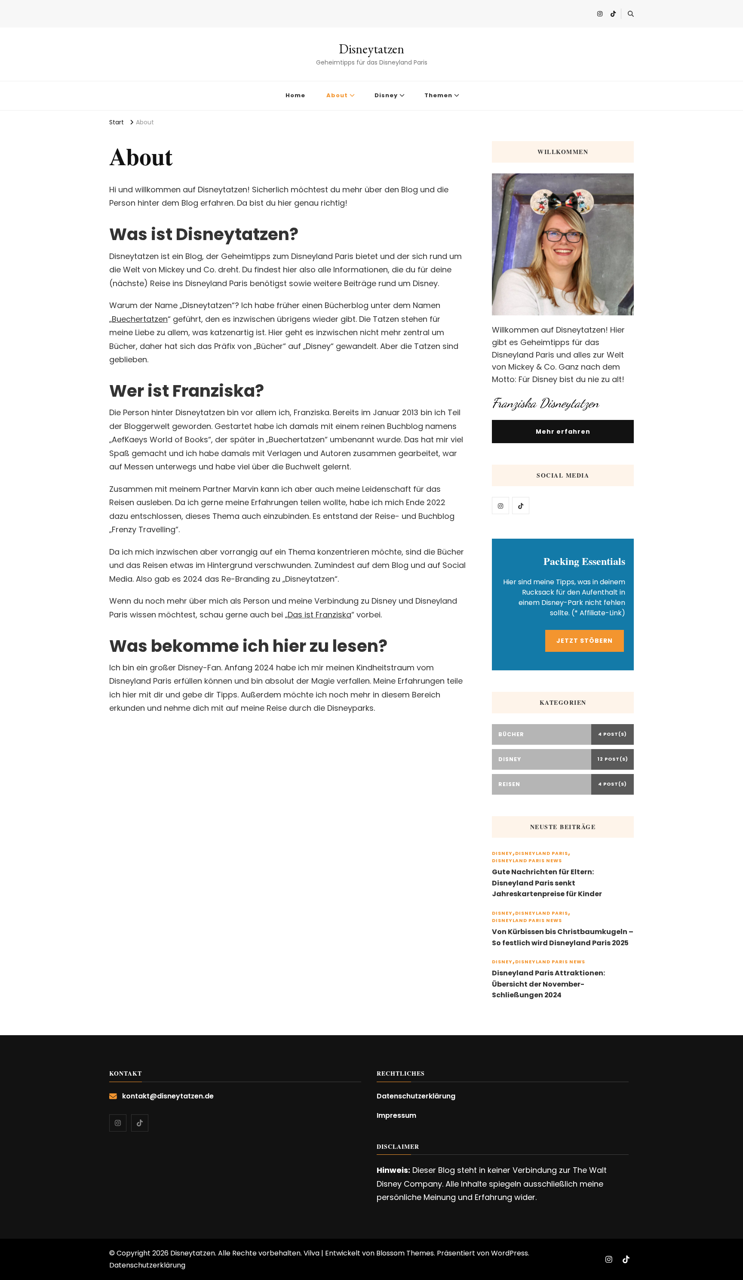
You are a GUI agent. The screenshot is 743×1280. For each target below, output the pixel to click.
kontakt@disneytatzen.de (168, 1096)
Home (295, 95)
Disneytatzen (371, 48)
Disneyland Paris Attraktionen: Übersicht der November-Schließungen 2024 (548, 984)
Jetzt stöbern (584, 640)
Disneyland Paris (541, 853)
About (337, 95)
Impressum (396, 1115)
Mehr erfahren (563, 431)
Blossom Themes (405, 1253)
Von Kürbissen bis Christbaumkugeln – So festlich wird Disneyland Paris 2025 (562, 937)
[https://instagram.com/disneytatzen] (500, 505)
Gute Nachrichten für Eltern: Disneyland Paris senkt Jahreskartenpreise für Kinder (547, 883)
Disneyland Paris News (527, 860)
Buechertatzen (140, 319)
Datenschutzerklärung (416, 1096)
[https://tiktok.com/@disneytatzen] (520, 505)
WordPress (509, 1253)
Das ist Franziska (319, 614)
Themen (438, 95)
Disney (386, 95)
